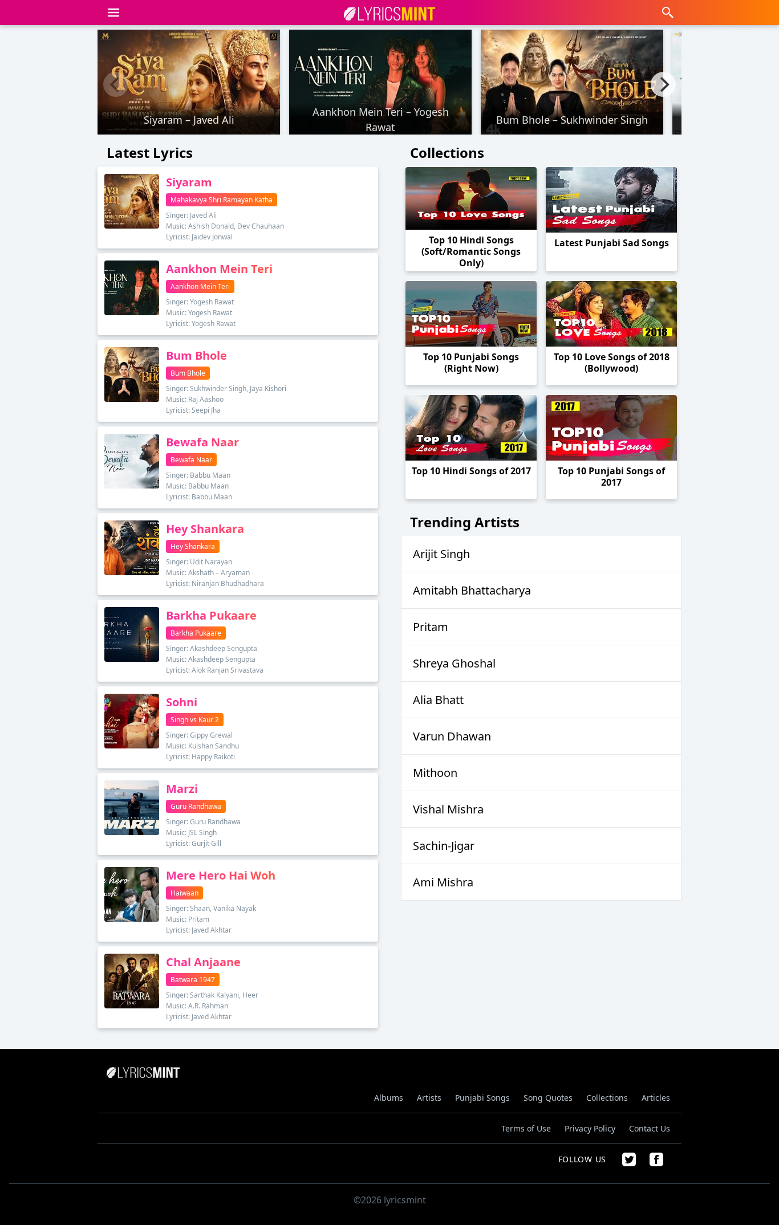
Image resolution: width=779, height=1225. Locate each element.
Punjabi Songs (482, 1097)
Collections (607, 1097)
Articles (656, 1097)
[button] (113, 12)
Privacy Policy (590, 1128)
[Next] (663, 84)
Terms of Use (526, 1128)
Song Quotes (548, 1097)
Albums (388, 1097)
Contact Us (649, 1128)
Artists (429, 1097)
